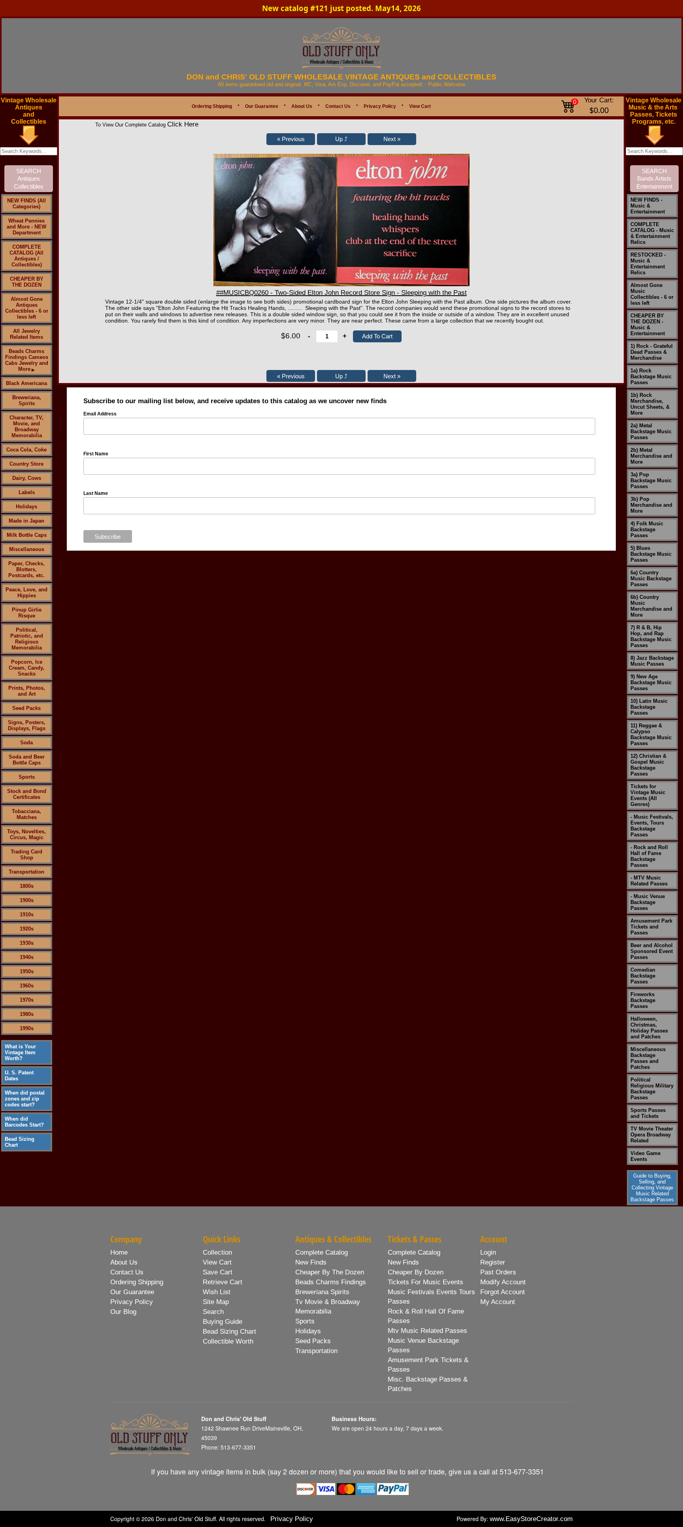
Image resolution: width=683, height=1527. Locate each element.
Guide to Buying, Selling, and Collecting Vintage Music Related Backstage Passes (652, 1187)
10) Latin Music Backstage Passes (649, 707)
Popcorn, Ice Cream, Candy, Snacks (26, 668)
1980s (27, 1014)
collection (217, 1252)
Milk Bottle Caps (27, 535)
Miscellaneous (26, 549)
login (488, 1252)
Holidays (26, 507)
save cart (217, 1272)
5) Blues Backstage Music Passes (651, 554)
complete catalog (321, 1252)
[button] (290, 139)
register (492, 1262)
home (119, 1252)
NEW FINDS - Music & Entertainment (647, 206)
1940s (27, 957)
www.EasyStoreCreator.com (531, 1519)
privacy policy (131, 1302)
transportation (316, 1351)
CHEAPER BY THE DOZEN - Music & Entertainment (647, 324)
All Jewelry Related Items (26, 334)
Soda (26, 743)
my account (497, 1302)
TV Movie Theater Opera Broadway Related (651, 1135)
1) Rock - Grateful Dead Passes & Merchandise (651, 352)
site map (216, 1302)
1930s (27, 943)
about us (124, 1262)
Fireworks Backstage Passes (642, 1000)
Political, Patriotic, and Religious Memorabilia (26, 639)
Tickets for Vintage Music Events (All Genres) (647, 795)
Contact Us (338, 106)
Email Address (100, 414)
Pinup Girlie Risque (27, 613)
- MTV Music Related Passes (649, 881)
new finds (310, 1262)
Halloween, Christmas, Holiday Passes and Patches (649, 1028)
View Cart (420, 106)
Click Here (182, 124)
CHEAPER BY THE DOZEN (26, 282)
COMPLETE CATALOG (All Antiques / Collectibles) (26, 256)
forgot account (502, 1292)
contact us (126, 1272)
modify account (503, 1282)
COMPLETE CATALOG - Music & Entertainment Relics (652, 233)
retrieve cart (222, 1282)
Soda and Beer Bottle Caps (27, 760)
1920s (27, 929)
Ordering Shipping (212, 106)
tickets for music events (425, 1282)
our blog (123, 1312)
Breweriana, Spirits (26, 400)
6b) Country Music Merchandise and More (651, 606)
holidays (308, 1331)
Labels (27, 492)
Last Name (95, 493)
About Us (301, 106)
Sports (27, 777)
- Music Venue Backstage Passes (647, 902)
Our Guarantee (261, 106)
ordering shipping (136, 1282)
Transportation (26, 872)
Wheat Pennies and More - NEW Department (26, 227)
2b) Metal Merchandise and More (651, 456)
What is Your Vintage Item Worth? (20, 1052)
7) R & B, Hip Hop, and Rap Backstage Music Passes (651, 636)
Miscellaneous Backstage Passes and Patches (648, 1058)
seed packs (313, 1341)
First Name (95, 454)
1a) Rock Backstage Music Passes (651, 376)
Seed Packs (26, 708)
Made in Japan (26, 521)
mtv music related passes (427, 1330)
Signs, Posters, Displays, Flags (26, 725)
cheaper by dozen (415, 1272)
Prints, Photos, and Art (26, 691)
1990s (27, 1028)
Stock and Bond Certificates (26, 794)
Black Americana (26, 383)
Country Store (26, 464)
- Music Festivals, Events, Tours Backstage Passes (651, 826)
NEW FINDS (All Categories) (26, 204)
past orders (498, 1272)
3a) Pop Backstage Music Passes (651, 480)
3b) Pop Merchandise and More (651, 505)
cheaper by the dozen (329, 1272)
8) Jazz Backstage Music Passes (652, 661)
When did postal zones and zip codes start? (25, 1099)
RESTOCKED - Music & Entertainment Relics (648, 264)
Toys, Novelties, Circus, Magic (26, 834)
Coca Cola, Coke (26, 450)
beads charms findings (330, 1282)
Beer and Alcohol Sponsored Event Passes (651, 951)
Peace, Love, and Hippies (26, 592)
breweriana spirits (322, 1292)
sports (305, 1321)
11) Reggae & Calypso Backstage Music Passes (651, 734)
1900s (27, 900)
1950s (27, 971)
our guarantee (132, 1292)
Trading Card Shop (26, 855)
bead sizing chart (229, 1331)
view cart (217, 1262)
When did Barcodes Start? (24, 1122)
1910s (27, 914)
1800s (27, 886)
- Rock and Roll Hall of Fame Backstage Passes (649, 856)
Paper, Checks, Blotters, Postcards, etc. (26, 569)
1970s (27, 1000)
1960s (27, 986)
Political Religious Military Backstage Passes (652, 1088)
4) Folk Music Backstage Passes (646, 529)
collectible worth (228, 1341)
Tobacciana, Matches (26, 814)
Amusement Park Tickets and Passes (651, 927)
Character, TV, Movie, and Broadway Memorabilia (26, 426)
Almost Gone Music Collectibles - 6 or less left (652, 294)
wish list (216, 1292)
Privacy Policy (380, 106)
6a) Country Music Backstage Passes (651, 578)
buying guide (222, 1321)
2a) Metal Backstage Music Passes (651, 431)
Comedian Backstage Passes (642, 976)
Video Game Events (645, 1156)
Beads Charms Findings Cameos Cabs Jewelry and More (26, 360)
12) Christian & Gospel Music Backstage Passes (648, 765)
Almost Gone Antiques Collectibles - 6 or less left (26, 308)
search (213, 1312)
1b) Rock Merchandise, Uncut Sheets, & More (650, 404)
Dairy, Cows (26, 478)
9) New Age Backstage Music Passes (651, 682)
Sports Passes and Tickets (648, 1113)
